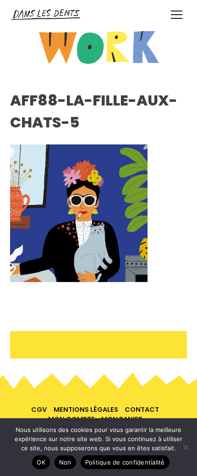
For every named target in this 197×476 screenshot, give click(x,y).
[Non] (185, 447)
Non (65, 462)
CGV (39, 409)
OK (41, 462)
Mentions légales (86, 409)
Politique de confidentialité (125, 462)
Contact (142, 409)
